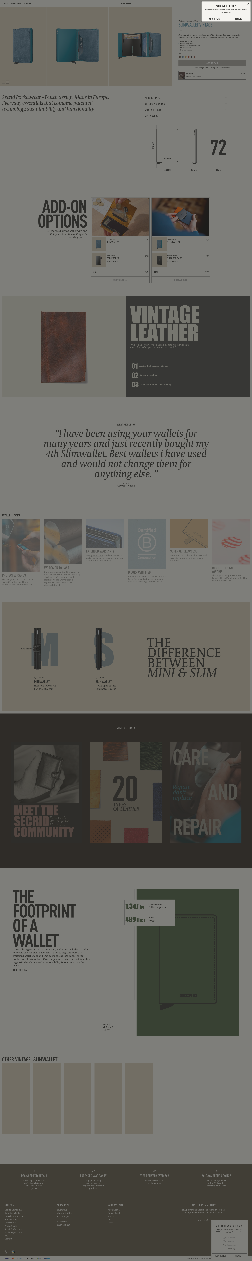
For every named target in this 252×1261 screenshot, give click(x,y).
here (230, 12)
